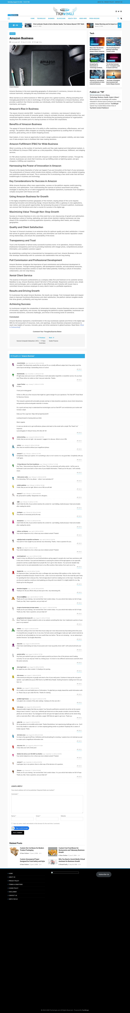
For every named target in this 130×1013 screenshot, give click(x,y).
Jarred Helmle (21, 363)
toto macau (20, 707)
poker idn (19, 722)
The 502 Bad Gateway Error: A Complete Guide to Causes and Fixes (113, 65)
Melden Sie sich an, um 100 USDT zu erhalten (29, 754)
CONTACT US (118, 2)
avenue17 (20, 453)
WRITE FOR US (13, 899)
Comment (14, 794)
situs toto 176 (21, 745)
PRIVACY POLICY (109, 2)
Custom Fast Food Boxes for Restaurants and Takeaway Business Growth (71, 850)
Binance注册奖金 (22, 597)
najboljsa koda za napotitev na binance (28, 539)
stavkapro (20, 512)
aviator (19, 445)
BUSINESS (51, 18)
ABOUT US (100, 2)
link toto (19, 688)
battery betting (21, 437)
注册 (18, 502)
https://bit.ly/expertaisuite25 (40, 414)
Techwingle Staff (15, 42)
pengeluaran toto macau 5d (24, 618)
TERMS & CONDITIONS (16, 884)
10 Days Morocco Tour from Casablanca (28, 464)
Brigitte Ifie (20, 571)
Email (38, 816)
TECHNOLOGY (41, 18)
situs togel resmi (21, 667)
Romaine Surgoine (22, 588)
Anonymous (20, 520)
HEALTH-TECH (72, 18)
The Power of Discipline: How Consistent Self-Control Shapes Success (113, 82)
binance (19, 770)
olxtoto (19, 628)
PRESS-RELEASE (94, 18)
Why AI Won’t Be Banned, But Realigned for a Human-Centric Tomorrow (97, 49)
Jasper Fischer (21, 384)
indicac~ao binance (22, 531)
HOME (32, 18)
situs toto (19, 643)
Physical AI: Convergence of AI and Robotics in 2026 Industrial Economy (97, 82)
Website (63, 816)
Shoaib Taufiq (63, 864)
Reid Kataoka (20, 373)
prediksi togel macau (23, 699)
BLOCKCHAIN (61, 18)
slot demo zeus (21, 735)
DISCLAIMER (13, 892)
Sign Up (19, 548)
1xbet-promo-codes (22, 477)
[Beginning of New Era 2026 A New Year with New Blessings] (98, 25)
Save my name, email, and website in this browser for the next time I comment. (36, 823)
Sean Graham (25, 853)
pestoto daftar (21, 654)
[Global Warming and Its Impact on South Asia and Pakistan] (49, 25)
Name (13, 816)
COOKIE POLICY (13, 888)
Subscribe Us (104, 874)
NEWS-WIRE (83, 18)
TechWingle (85, 1010)
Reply (80, 369)
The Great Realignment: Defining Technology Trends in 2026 (113, 49)
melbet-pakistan (21, 485)
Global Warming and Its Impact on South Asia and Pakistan (73, 24)
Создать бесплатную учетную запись (28, 607)
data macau (20, 675)
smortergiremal (21, 556)
